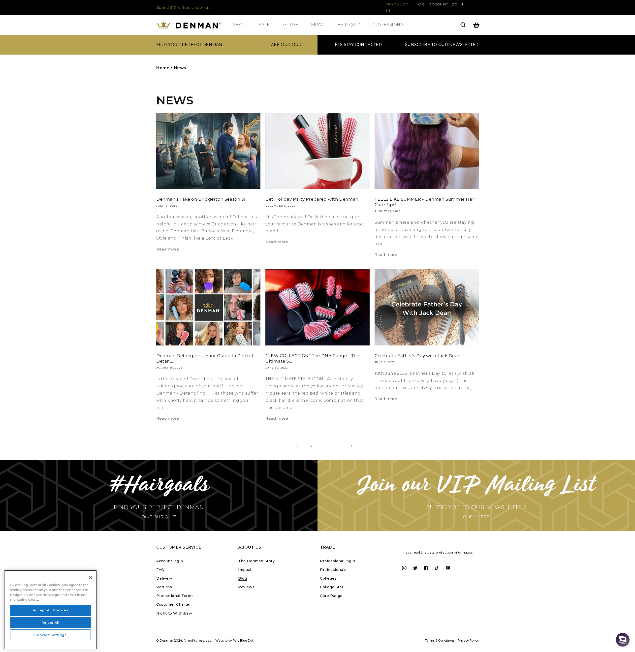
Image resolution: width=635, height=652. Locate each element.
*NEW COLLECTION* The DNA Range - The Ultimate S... (312, 358)
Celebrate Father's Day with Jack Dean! (418, 355)
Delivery (164, 578)
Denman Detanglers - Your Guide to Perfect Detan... (205, 358)
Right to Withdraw (174, 613)
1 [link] (284, 445)
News (180, 67)
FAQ (160, 569)
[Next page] (351, 445)
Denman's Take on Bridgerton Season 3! (200, 199)
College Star (331, 587)
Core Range (331, 595)
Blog (242, 578)
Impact (245, 569)
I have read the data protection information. (438, 552)
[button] (240, 25)
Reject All (50, 622)
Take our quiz (286, 44)
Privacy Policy (468, 640)
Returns (164, 587)
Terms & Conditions (439, 640)
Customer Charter (173, 604)
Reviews (246, 587)
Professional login (337, 561)
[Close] (90, 577)
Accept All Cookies (50, 610)
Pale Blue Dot (243, 640)
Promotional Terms (174, 595)
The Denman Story (256, 561)
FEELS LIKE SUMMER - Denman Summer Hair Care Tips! (425, 202)
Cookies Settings (50, 635)
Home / (164, 67)
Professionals (333, 569)
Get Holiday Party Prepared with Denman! (312, 199)
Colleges (328, 578)
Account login (169, 561)
